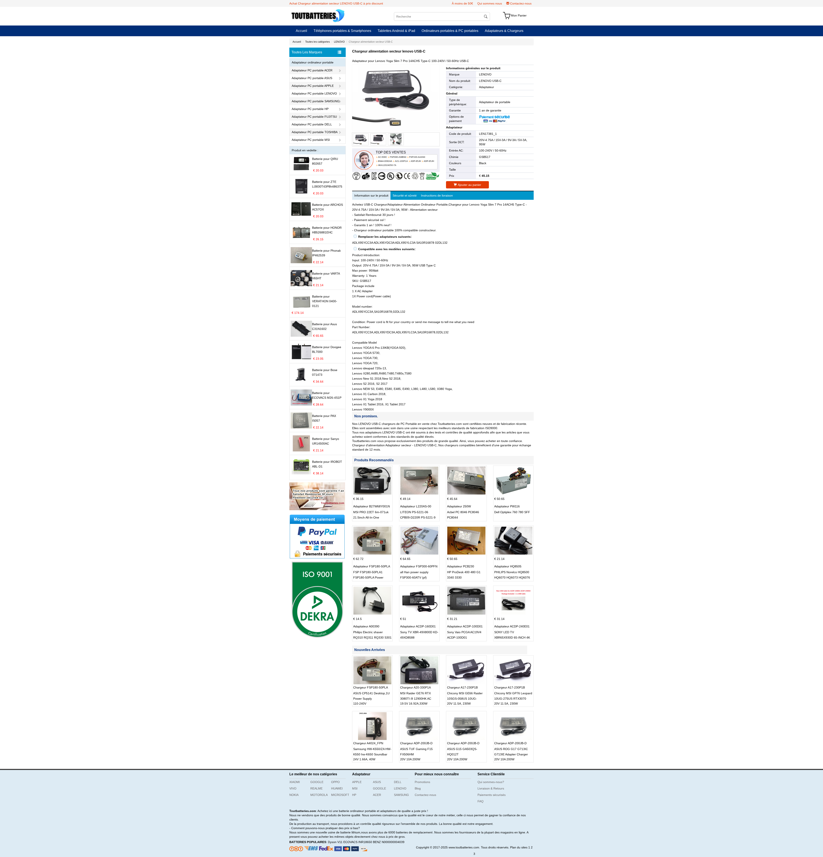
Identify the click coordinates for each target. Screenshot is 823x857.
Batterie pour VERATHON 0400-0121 (324, 301)
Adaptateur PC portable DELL (312, 124)
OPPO (335, 782)
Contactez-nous (521, 3)
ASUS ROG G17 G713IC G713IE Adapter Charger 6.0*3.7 (511, 754)
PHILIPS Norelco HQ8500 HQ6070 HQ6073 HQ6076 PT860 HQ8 (512, 577)
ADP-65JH (416, 161)
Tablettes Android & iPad (396, 31)
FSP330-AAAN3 (417, 157)
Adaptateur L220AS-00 (415, 506)
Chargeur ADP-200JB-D (416, 743)
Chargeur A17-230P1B (462, 687)
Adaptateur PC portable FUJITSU (314, 116)
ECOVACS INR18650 (357, 842)
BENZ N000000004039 (388, 842)
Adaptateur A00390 (366, 626)
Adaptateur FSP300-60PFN (418, 566)
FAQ (481, 801)
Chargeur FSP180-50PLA (370, 687)
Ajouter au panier (469, 184)
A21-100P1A (401, 161)
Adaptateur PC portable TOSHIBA (315, 132)
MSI (354, 788)
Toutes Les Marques (306, 52)
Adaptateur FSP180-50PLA (371, 566)
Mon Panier (519, 15)
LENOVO (339, 41)
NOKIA (294, 795)
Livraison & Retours (491, 788)
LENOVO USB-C (490, 81)
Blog (418, 788)
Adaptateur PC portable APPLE (313, 85)
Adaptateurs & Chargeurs (504, 31)
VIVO (292, 788)
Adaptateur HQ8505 (507, 566)
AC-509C (382, 157)
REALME (316, 788)
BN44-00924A (385, 161)
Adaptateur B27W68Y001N (371, 506)
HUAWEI (337, 788)
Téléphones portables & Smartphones (342, 31)
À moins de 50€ (462, 3)
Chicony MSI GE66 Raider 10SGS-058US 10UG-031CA (465, 699)
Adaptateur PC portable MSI (311, 139)
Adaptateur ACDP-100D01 (465, 626)
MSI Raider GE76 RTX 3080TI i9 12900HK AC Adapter (415, 699)
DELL (397, 782)
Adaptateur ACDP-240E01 (512, 626)
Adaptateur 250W (459, 506)
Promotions (422, 782)
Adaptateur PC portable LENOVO (314, 93)
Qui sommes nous (489, 3)
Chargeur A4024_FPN (368, 743)
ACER (377, 795)
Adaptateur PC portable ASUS (312, 78)
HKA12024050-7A (387, 165)
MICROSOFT (340, 795)
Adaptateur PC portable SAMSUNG (315, 101)
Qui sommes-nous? (491, 782)
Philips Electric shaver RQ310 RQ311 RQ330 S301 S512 (372, 637)
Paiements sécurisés (492, 795)
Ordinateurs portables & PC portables (450, 31)
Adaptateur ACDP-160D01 (418, 626)
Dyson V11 (335, 842)
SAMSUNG (401, 795)
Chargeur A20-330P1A (415, 687)
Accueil (301, 31)
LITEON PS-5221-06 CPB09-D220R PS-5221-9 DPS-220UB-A (418, 517)
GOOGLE (316, 782)
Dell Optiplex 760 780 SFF (512, 512)
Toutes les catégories (317, 41)
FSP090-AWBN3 (398, 157)
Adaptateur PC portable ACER (312, 70)
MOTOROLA (319, 795)
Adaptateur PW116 (507, 506)
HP (354, 795)
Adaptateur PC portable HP (310, 109)
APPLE (357, 782)
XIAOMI (294, 782)
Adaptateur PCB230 (460, 566)
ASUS (377, 782)
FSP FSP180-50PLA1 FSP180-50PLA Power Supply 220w (368, 577)
